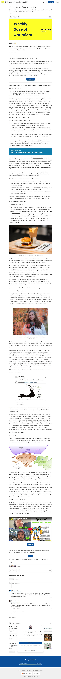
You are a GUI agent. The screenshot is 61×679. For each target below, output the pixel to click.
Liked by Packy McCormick (17, 591)
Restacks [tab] (16, 579)
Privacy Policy (39, 646)
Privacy (30, 670)
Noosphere (24, 483)
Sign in (57, 2)
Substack (24, 676)
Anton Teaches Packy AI (20, 500)
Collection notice (39, 670)
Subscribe (51, 2)
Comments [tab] (12, 579)
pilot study (14, 294)
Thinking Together (19, 432)
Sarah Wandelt (15, 373)
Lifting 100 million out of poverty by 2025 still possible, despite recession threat (30, 85)
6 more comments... (13, 617)
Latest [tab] (13, 623)
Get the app (36, 673)
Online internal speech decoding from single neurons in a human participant (29, 370)
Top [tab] (10, 623)
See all (11, 652)
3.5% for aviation (16, 213)
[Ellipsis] (52, 590)
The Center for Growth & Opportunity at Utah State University (23, 172)
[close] (42, 626)
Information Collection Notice (30, 646)
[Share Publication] (46, 2)
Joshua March (12, 204)
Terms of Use (36, 645)
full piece (18, 198)
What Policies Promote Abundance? (19, 117)
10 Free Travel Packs (38, 63)
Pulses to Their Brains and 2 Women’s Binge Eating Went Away (25, 288)
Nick (12, 590)
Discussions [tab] (18, 623)
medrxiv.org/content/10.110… (30, 382)
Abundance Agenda (38, 158)
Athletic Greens (33, 59)
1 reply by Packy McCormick (18, 611)
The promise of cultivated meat (18, 201)
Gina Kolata (12, 291)
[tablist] (14, 579)
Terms (34, 670)
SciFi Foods (27, 274)
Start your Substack (27, 673)
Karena (12, 600)
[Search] (44, 2)
